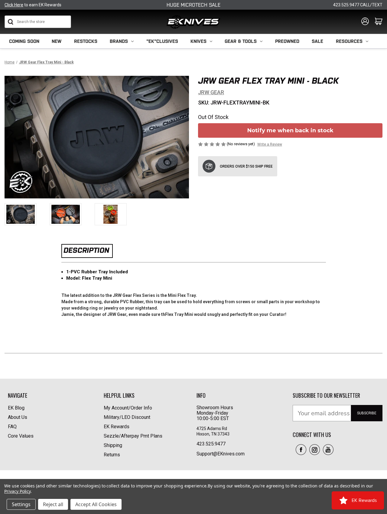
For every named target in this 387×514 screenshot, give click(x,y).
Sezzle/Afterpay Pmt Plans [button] (133, 436)
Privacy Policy (17, 491)
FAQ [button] (12, 426)
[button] (301, 449)
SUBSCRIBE (366, 413)
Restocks (85, 41)
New (56, 41)
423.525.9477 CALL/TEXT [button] (357, 4)
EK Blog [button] (16, 408)
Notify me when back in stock (290, 130)
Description (86, 250)
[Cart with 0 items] (378, 22)
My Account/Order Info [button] (128, 408)
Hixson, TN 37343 (213, 434)
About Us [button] (17, 417)
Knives (198, 41)
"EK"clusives (162, 41)
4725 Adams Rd (212, 428)
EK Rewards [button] (116, 426)
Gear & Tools (241, 41)
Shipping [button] (113, 445)
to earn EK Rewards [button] (33, 4)
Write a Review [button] (269, 144)
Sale (317, 41)
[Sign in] (365, 22)
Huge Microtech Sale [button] (193, 5)
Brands (119, 41)
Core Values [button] (21, 436)
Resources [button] (349, 41)
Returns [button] (112, 455)
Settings (21, 504)
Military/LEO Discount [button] (127, 417)
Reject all (53, 504)
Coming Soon (24, 41)
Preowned (287, 41)
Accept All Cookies (96, 504)
